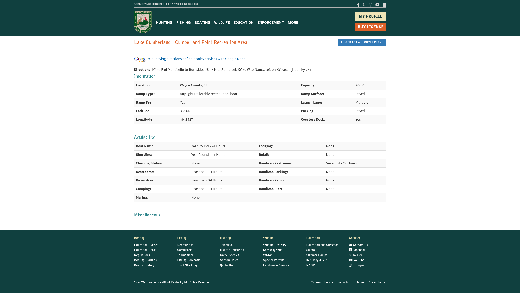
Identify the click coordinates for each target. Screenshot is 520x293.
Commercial (185, 250)
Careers (316, 282)
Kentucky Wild (272, 250)
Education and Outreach (322, 245)
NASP (310, 265)
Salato (310, 250)
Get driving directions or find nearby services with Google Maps (197, 59)
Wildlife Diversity (274, 245)
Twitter (355, 255)
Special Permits (273, 260)
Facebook (359, 250)
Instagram (359, 265)
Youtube (358, 260)
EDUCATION (244, 22)
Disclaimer (358, 282)
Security (343, 282)
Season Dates (229, 260)
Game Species (229, 255)
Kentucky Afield (316, 260)
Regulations (142, 255)
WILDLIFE (222, 22)
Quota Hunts (228, 265)
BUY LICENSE (371, 27)
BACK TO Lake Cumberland (362, 42)
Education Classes (146, 245)
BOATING (202, 22)
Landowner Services (277, 265)
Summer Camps (316, 255)
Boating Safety (144, 265)
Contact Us (360, 245)
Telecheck (226, 245)
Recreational (185, 245)
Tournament (185, 255)
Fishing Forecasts (188, 260)
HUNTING (164, 22)
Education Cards (145, 250)
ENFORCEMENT (271, 22)
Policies (329, 282)
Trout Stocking (187, 265)
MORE (293, 22)
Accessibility (376, 282)
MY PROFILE (371, 17)
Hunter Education (232, 250)
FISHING (183, 22)
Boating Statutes (145, 260)
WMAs (267, 255)
